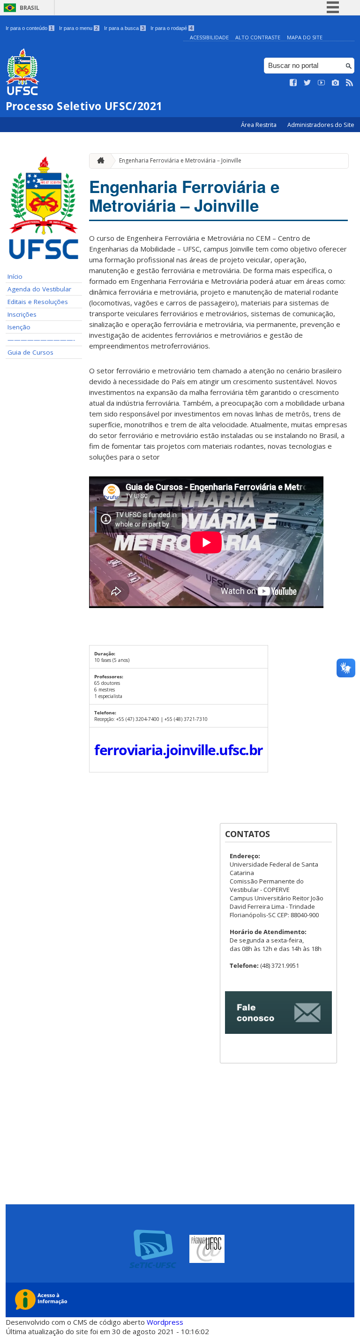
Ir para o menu (78, 28)
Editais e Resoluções (38, 301)
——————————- (41, 339)
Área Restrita (259, 125)
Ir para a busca (124, 28)
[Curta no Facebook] (293, 83)
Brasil (29, 8)
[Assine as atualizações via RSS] (349, 83)
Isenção (19, 327)
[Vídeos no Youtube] (321, 83)
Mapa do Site (304, 37)
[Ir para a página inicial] (98, 161)
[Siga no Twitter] (307, 83)
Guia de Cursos (30, 352)
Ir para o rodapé (171, 28)
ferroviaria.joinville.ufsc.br (178, 749)
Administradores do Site (320, 125)
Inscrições (22, 314)
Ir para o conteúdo (29, 28)
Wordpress (165, 1322)
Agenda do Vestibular (39, 289)
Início (15, 276)
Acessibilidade (209, 37)
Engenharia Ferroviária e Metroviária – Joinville (180, 160)
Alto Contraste (257, 37)
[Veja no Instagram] (335, 83)
